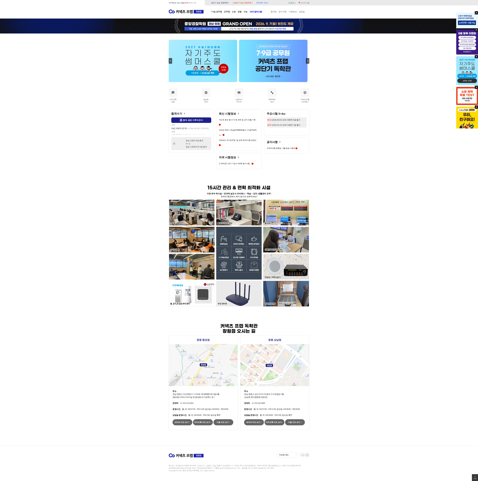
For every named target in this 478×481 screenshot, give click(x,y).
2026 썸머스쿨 (256, 12)
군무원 (227, 12)
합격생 (274, 12)
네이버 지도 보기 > (182, 422)
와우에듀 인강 (262, 3)
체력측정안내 (272, 97)
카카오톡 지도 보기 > (203, 422)
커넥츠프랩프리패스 (305, 97)
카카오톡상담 (173, 97)
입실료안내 (206, 97)
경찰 (240, 12)
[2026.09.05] (181, 3)
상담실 (302, 12)
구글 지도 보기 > (223, 422)
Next (307, 61)
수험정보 (293, 12)
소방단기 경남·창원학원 (243, 3)
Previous (170, 61)
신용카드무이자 (239, 97)
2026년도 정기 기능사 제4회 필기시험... (235, 163)
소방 (234, 12)
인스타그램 (304, 3)
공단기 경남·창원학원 (220, 3)
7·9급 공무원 (216, 12)
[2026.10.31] (284, 125)
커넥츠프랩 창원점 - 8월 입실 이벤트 (281, 148)
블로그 (293, 3)
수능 (245, 12)
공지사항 (282, 12)
